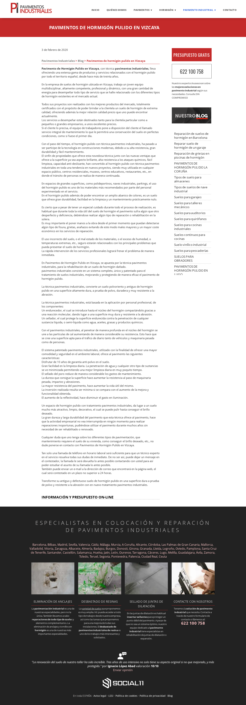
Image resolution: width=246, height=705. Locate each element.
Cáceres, (153, 553)
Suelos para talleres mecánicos (188, 205)
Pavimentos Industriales (58, 61)
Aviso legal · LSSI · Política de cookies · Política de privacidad (129, 695)
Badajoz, (99, 549)
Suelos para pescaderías (191, 251)
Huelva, (98, 553)
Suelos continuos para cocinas (189, 237)
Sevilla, (73, 545)
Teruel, (94, 556)
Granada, (146, 549)
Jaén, (107, 553)
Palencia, (135, 556)
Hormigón (166, 10)
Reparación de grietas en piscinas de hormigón (191, 155)
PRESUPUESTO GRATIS (191, 55)
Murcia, (116, 545)
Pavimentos (141, 10)
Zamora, (209, 553)
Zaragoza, (61, 549)
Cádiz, (95, 545)
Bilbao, (52, 545)
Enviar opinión (123, 670)
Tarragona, (139, 553)
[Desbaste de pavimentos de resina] (99, 593)
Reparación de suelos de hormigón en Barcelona (191, 136)
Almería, (87, 549)
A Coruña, (128, 545)
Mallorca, (207, 545)
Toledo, (84, 556)
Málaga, (105, 545)
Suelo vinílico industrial (190, 245)
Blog (81, 61)
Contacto (229, 10)
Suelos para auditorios (189, 213)
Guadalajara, (187, 553)
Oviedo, (181, 549)
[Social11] (123, 683)
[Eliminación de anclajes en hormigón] (52, 593)
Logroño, (169, 549)
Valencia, (85, 545)
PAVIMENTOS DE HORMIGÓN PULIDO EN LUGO (191, 270)
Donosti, (122, 549)
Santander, (54, 553)
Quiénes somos (117, 10)
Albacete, (75, 549)
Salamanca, (84, 553)
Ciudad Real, (150, 556)
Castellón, (69, 553)
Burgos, (111, 549)
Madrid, (62, 545)
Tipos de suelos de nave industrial (191, 189)
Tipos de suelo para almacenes (187, 179)
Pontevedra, (120, 556)
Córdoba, (154, 545)
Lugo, (163, 553)
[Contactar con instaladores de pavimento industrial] (193, 593)
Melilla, (172, 553)
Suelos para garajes (188, 197)
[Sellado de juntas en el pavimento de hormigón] (146, 593)
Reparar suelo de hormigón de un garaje (190, 145)
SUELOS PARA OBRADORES (184, 258)
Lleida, (157, 549)
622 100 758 (191, 71)
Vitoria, (49, 549)
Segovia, (105, 556)
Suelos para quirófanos (190, 219)
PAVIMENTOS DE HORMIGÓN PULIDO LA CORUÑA (191, 167)
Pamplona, (194, 549)
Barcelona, (39, 545)
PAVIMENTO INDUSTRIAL (198, 10)
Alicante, (141, 545)
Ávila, (200, 553)
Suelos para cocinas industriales (188, 227)
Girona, (134, 549)
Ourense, (125, 553)
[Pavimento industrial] (31, 13)
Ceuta (163, 556)
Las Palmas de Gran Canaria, (181, 545)
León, (114, 553)
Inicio (95, 10)
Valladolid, (37, 549)
